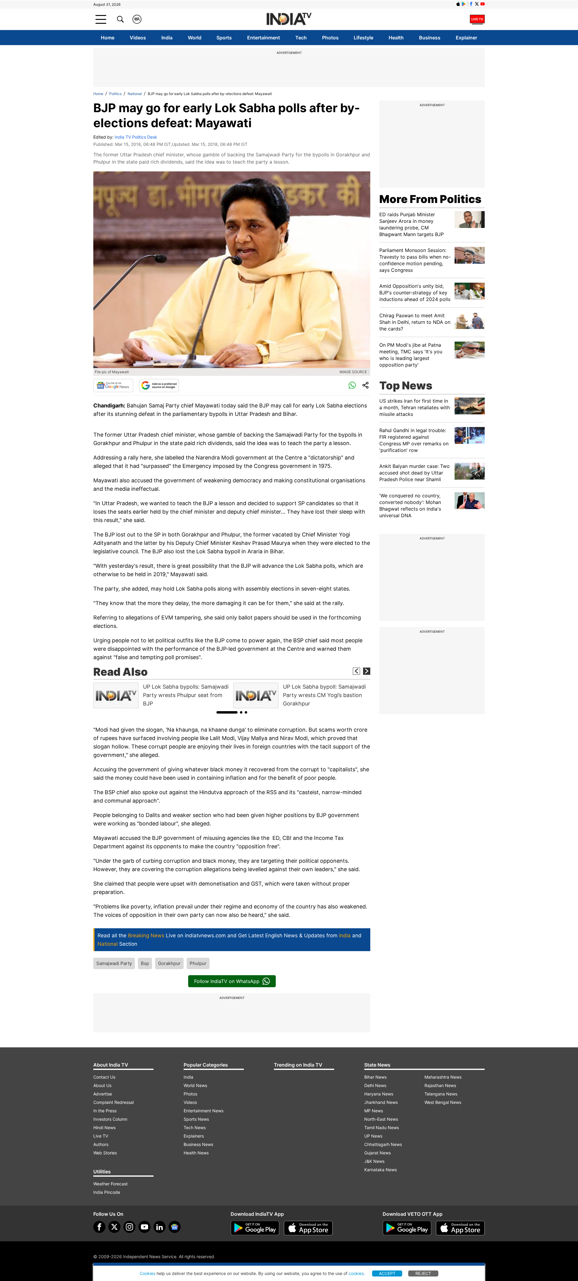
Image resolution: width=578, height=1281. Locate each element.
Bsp (145, 963)
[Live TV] (477, 19)
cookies (356, 1273)
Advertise (102, 1093)
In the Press (105, 1110)
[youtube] (144, 1227)
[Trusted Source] (159, 385)
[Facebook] (99, 1227)
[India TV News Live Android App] (255, 1228)
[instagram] (129, 1227)
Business (429, 38)
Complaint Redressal (113, 1102)
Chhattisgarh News (383, 1144)
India (166, 38)
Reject (423, 1273)
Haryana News (378, 1093)
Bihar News (375, 1077)
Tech (301, 38)
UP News (373, 1135)
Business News (198, 1144)
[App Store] (308, 1228)
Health (396, 38)
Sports (224, 38)
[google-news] (175, 1227)
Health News (196, 1152)
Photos (330, 38)
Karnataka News (380, 1169)
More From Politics (430, 199)
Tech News (195, 1127)
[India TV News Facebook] (471, 4)
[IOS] (458, 4)
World (194, 38)
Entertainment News (203, 1110)
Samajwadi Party (114, 963)
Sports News (196, 1119)
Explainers (194, 1135)
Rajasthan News (440, 1085)
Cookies (147, 1273)
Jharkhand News (381, 1102)
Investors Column (110, 1119)
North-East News (381, 1119)
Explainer (466, 38)
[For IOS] (460, 1228)
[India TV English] (289, 19)
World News (195, 1085)
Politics (115, 93)
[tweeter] (114, 1227)
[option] (161, 695)
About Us (102, 1085)
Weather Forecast (110, 1183)
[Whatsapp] (352, 385)
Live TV (100, 1135)
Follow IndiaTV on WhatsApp (226, 981)
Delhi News (375, 1085)
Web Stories (105, 1152)
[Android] (464, 4)
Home (107, 38)
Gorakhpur (169, 963)
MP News (373, 1110)
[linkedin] (160, 1227)
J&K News (374, 1161)
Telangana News (440, 1093)
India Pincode (106, 1192)
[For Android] (407, 1228)
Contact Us (104, 1077)
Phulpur (198, 963)
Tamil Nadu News (381, 1127)
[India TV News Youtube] (482, 4)
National (135, 93)
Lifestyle (363, 38)
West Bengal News (442, 1102)
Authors (100, 1144)
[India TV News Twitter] (477, 4)
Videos (138, 38)
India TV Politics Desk (136, 137)
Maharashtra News (442, 1077)
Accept (387, 1273)
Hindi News (104, 1127)
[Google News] (113, 385)
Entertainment (263, 38)
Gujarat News (377, 1152)
